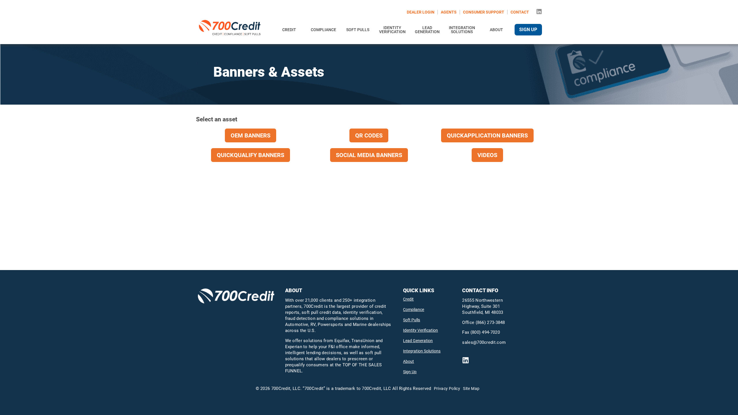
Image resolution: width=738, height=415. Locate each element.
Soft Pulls (411, 320)
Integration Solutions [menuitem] (462, 30)
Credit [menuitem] (289, 29)
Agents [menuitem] (449, 12)
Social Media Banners (369, 155)
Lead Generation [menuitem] (427, 30)
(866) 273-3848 (490, 322)
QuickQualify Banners (250, 155)
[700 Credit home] (231, 29)
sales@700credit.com (484, 342)
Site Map (471, 388)
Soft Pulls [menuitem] (357, 29)
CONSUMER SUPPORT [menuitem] (483, 12)
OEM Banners (250, 135)
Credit (408, 299)
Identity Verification (420, 330)
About (408, 361)
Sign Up (410, 371)
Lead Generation (418, 340)
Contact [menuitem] (520, 12)
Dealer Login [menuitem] (420, 12)
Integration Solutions (421, 351)
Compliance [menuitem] (323, 29)
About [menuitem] (496, 29)
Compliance (413, 309)
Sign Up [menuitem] (528, 29)
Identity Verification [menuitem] (392, 30)
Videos (487, 155)
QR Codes (369, 135)
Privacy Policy (447, 388)
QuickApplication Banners (487, 135)
